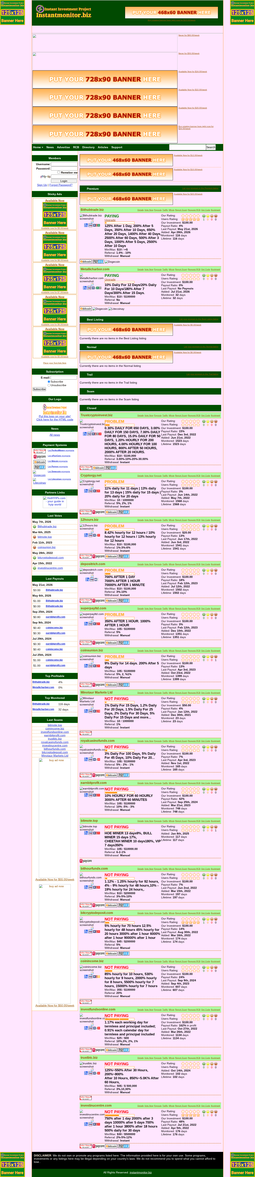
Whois (171, 210)
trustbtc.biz (89, 1057)
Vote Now (148, 210)
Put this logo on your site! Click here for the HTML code (54, 418)
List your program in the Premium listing (200, 188)
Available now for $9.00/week (54, 228)
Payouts (158, 210)
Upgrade (110, 220)
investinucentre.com (96, 1105)
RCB (76, 147)
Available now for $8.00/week (54, 260)
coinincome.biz (92, 961)
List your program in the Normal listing (201, 346)
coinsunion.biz (92, 650)
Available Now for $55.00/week (54, 879)
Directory (88, 147)
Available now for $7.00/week (54, 292)
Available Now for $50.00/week (54, 1005)
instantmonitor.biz (141, 1172)
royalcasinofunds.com (98, 740)
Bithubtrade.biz (92, 209)
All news (55, 434)
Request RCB (194, 210)
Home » (38, 147)
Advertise (63, 147)
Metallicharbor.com (95, 269)
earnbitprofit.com (94, 782)
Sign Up (42, 184)
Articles (103, 147)
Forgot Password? (61, 184)
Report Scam (181, 210)
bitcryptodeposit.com (97, 913)
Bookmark (215, 210)
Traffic (165, 210)
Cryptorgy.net (91, 475)
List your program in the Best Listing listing (198, 319)
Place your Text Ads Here (54, 363)
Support (116, 147)
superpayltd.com (93, 608)
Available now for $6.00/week (54, 324)
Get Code (205, 210)
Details (140, 210)
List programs (61, 450)
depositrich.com (93, 564)
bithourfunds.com (94, 868)
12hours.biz (89, 519)
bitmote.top (89, 820)
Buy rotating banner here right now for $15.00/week (171, 20)
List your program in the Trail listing (202, 374)
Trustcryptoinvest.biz (97, 415)
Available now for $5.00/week (54, 356)
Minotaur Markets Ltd (97, 692)
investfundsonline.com (98, 1009)
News (50, 147)
